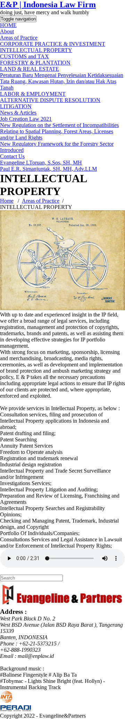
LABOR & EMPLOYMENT (33, 94)
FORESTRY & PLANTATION (35, 63)
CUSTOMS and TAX (24, 56)
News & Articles (18, 113)
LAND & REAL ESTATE (29, 69)
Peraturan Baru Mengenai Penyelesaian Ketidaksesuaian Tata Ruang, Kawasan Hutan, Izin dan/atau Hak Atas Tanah (61, 81)
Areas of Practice (19, 38)
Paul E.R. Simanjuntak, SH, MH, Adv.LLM (48, 169)
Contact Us (12, 156)
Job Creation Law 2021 (26, 119)
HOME (8, 25)
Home (7, 201)
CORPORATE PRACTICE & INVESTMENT (52, 44)
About (7, 31)
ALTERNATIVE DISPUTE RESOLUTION (50, 100)
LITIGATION (16, 106)
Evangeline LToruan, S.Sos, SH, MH (41, 163)
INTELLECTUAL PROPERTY (36, 50)
